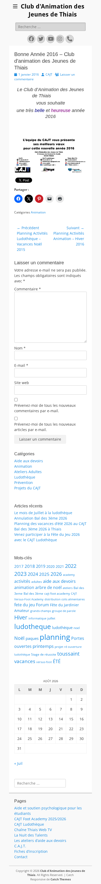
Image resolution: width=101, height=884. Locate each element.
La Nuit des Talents (31, 835)
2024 (33, 574)
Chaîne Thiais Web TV (33, 829)
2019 (40, 566)
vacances (24, 661)
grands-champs (40, 611)
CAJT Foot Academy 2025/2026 (40, 818)
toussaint (68, 653)
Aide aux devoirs (28, 460)
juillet (51, 618)
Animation (38, 212)
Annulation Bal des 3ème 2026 (40, 518)
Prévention (23, 482)
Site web (21, 382)
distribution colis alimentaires (65, 599)
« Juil (18, 763)
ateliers (68, 588)
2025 (44, 574)
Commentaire (27, 288)
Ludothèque (24, 477)
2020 (50, 566)
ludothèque (62, 627)
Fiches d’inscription (31, 851)
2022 (70, 565)
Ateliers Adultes (28, 471)
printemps (43, 646)
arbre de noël (48, 587)
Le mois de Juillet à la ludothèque (43, 512)
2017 (19, 566)
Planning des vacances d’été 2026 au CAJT (50, 523)
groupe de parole (64, 611)
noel (77, 628)
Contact (20, 856)
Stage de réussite (43, 654)
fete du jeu (24, 605)
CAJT (49, 74)
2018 (30, 566)
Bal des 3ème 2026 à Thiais (37, 529)
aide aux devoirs (59, 581)
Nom (20, 348)
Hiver (20, 617)
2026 (56, 574)
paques (32, 638)
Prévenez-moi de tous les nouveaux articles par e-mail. (45, 427)
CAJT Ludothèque (29, 824)
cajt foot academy (57, 593)
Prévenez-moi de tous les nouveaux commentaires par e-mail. (45, 408)
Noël (19, 638)
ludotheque (32, 626)
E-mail (21, 365)
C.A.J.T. (20, 845)
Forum (42, 605)
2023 (20, 573)
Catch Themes (61, 879)
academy (69, 575)
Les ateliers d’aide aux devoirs (40, 840)
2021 (60, 566)
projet (59, 646)
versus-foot (44, 662)
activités (22, 581)
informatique (37, 618)
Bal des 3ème (33, 593)
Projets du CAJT (27, 487)
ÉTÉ (57, 661)
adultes (36, 581)
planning (55, 637)
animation (24, 587)
